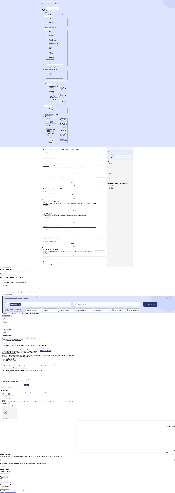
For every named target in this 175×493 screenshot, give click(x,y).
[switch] (46, 12)
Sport (60, 100)
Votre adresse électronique (4, 476)
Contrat (48, 29)
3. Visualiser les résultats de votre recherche (8, 343)
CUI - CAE (50, 48)
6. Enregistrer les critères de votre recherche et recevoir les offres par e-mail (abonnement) (14, 368)
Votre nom (6, 474)
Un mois (50, 23)
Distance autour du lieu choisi (47, 10)
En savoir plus (2, 273)
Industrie (61, 86)
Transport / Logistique (63, 101)
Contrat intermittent (51, 44)
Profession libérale (51, 57)
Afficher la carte (49, 158)
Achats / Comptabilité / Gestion (53, 86)
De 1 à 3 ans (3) (51, 109)
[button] (74, 166)
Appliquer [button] (51, 27)
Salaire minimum (48, 125)
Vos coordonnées (2, 474)
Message (1, 478)
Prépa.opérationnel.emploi (52, 40)
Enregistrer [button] (12, 492)
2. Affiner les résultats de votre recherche (8, 294)
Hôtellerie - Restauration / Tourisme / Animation (52, 100)
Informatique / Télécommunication (63, 88)
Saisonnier (50, 36)
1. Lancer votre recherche (6, 280)
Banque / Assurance (51, 88)
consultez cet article (63, 127)
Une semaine (50, 21)
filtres (48, 116)
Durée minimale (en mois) (50, 63)
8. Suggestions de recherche (6, 403)
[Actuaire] (56, 3)
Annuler (2, 466)
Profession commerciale (52, 56)
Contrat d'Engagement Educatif (53, 43)
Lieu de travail (44, 9)
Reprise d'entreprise (51, 58)
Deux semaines (51, 22)
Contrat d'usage (51, 47)
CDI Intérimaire (51, 35)
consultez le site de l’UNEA (63, 140)
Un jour (50, 18)
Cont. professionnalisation (52, 39)
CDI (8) (50, 31)
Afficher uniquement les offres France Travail (54, 14)
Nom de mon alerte (3, 488)
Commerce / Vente (51, 91)
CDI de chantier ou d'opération (53, 42)
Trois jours (50, 19)
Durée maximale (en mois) (58, 63)
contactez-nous (43, 463)
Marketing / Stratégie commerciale (63, 91)
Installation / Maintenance (63, 89)
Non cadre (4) (51, 121)
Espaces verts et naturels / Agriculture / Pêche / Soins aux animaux (53, 97)
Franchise (50, 52)
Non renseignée (51, 112)
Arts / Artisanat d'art (51, 87)
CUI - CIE (50, 49)
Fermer (2, 274)
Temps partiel (50, 73)
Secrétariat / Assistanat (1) (63, 95)
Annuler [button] (4, 492)
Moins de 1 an (51, 108)
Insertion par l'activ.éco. (52, 53)
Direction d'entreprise (52, 95)
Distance (46, 156)
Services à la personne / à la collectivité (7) (64, 97)
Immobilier (50, 101)
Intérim (50, 34)
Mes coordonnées (33, 490)
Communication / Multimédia (53, 92)
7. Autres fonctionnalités (6, 390)
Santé (60, 94)
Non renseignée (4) (51, 74)
